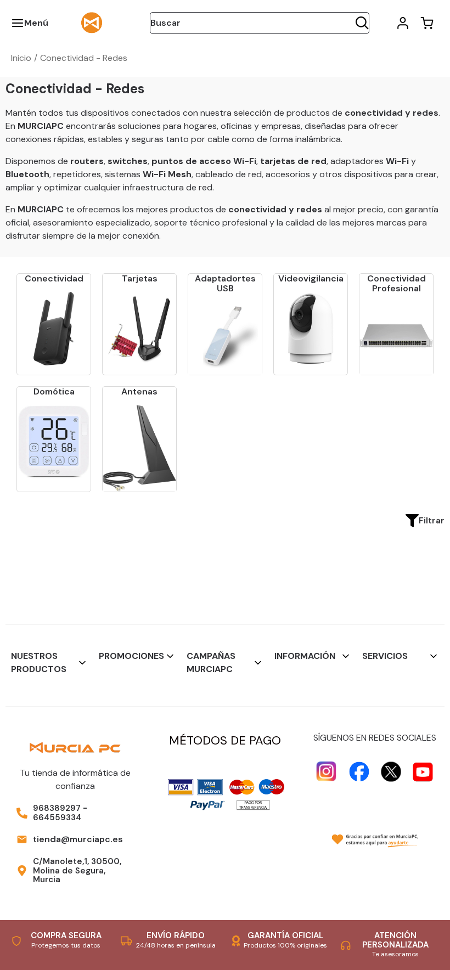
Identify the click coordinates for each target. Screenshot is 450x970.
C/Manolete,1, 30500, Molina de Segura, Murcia (77, 870)
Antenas (139, 391)
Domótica (54, 391)
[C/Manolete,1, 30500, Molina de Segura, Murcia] (21, 870)
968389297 (57, 808)
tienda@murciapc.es (78, 839)
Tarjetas (140, 278)
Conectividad (54, 278)
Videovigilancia (311, 278)
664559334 (57, 817)
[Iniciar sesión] (402, 23)
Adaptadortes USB (225, 283)
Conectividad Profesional (396, 283)
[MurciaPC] (92, 22)
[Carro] (427, 23)
